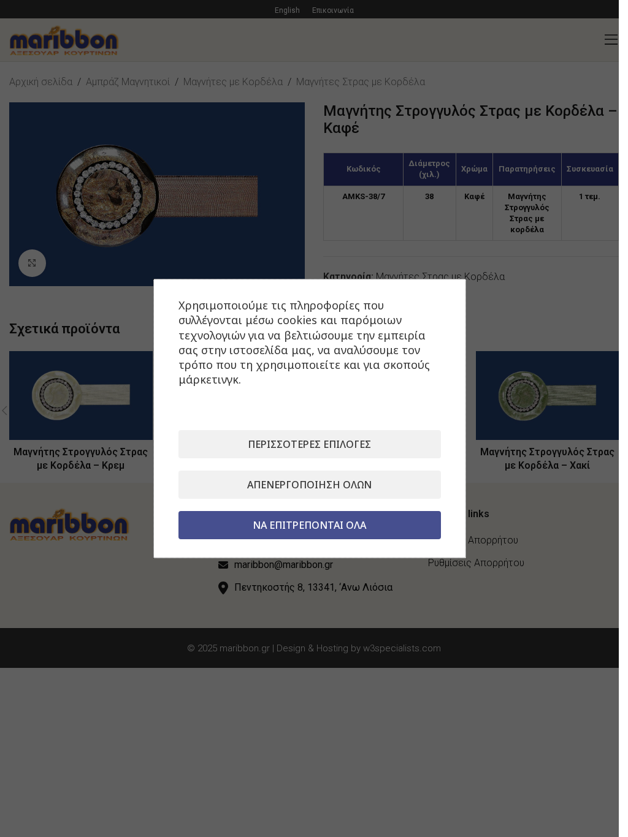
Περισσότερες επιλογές (309, 444)
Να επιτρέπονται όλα (309, 525)
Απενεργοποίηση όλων (309, 484)
